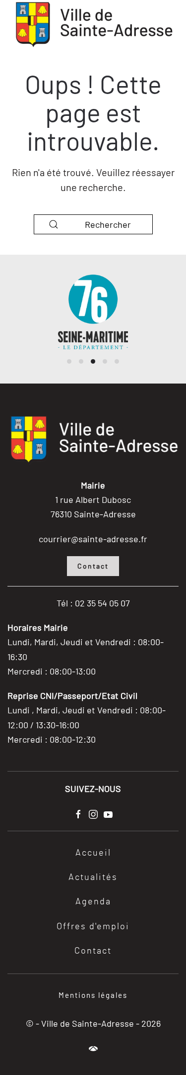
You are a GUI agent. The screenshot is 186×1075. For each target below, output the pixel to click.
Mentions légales (93, 994)
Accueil (93, 853)
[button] (93, 1049)
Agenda (93, 901)
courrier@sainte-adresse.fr (93, 538)
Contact (93, 566)
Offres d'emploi (93, 926)
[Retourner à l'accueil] (93, 25)
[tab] (69, 361)
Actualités (93, 877)
